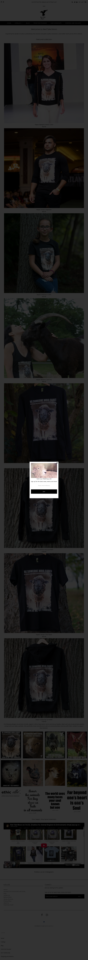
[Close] (57, 463)
